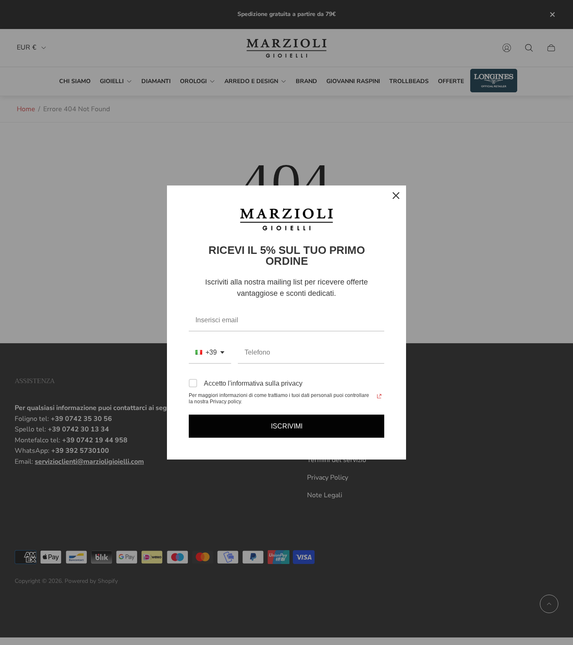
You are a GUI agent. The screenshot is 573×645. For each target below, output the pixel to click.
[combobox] (210, 353)
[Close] (396, 195)
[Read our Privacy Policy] (379, 396)
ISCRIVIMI (286, 426)
